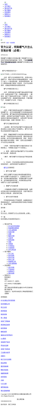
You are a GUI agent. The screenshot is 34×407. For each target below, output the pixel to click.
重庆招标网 (4, 366)
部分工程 (11, 259)
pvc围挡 (3, 338)
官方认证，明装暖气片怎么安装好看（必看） (16, 213)
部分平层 (11, 257)
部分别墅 (11, 255)
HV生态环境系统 (14, 226)
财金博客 (4, 363)
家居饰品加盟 (5, 324)
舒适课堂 (8, 12)
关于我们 (8, 6)
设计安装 (11, 267)
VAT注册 (4, 383)
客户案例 (8, 10)
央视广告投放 (5, 349)
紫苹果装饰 (4, 387)
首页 (6, 4)
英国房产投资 (5, 342)
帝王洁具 (4, 307)
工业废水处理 (5, 352)
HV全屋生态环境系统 (8, 300)
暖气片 (6, 167)
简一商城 (4, 318)
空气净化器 (12, 249)
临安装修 (4, 328)
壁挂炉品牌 (4, 345)
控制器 (10, 244)
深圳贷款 (4, 377)
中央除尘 (11, 246)
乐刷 (2, 380)
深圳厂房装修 (5, 321)
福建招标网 (4, 373)
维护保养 (11, 273)
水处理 (10, 238)
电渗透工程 (12, 261)
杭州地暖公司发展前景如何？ (10, 219)
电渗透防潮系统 (13, 228)
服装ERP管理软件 (7, 335)
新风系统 (11, 240)
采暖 (9, 234)
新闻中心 (8, 14)
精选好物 (4, 314)
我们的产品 (8, 8)
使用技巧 (11, 271)
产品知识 (11, 269)
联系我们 (8, 16)
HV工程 (11, 253)
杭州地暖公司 (5, 304)
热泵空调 (11, 232)
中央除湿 (11, 247)
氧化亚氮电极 (5, 390)
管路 (9, 242)
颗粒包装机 (4, 370)
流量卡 (3, 356)
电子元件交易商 (6, 359)
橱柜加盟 (4, 331)
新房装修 (4, 311)
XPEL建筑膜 (12, 230)
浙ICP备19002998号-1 (8, 399)
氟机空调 (11, 236)
